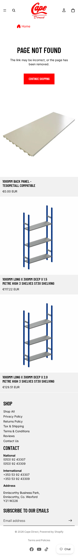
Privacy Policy (12, 416)
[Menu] (5, 10)
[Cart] (73, 10)
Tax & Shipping (13, 426)
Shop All (9, 411)
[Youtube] (39, 549)
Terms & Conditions (16, 431)
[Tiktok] (46, 549)
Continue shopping (39, 79)
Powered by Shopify (51, 531)
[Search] (13, 10)
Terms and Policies (39, 540)
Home (26, 26)
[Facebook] (31, 549)
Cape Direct (31, 531)
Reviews (9, 436)
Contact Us (11, 441)
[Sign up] (70, 520)
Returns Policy (13, 421)
